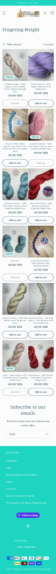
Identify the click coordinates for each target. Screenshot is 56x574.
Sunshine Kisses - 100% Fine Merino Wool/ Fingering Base (15, 320)
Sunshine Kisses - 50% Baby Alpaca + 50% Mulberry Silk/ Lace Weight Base (41, 320)
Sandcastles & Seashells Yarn (24, 569)
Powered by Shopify (43, 569)
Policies (9, 481)
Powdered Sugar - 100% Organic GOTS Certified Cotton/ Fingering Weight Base (15, 87)
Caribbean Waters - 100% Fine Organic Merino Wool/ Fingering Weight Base (15, 205)
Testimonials (11, 460)
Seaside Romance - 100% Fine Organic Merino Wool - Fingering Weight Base (40, 146)
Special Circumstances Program (20, 495)
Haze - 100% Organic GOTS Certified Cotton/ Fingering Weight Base (15, 377)
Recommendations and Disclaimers (21, 474)
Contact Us (11, 488)
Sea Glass (15, 261)
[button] (3, 13)
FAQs (8, 467)
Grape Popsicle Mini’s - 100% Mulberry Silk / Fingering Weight (41, 263)
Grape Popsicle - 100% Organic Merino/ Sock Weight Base (41, 86)
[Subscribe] (46, 434)
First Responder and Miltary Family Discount (26, 502)
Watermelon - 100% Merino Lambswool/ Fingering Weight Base (41, 377)
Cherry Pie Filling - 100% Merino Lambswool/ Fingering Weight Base (41, 205)
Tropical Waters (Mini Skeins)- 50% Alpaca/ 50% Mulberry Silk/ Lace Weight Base (15, 147)
